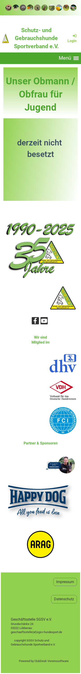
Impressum (65, 582)
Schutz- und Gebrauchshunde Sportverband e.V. (36, 38)
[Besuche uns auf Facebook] (35, 322)
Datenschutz (64, 599)
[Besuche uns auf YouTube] (44, 322)
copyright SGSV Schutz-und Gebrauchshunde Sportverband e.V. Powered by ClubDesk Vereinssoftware (40, 648)
